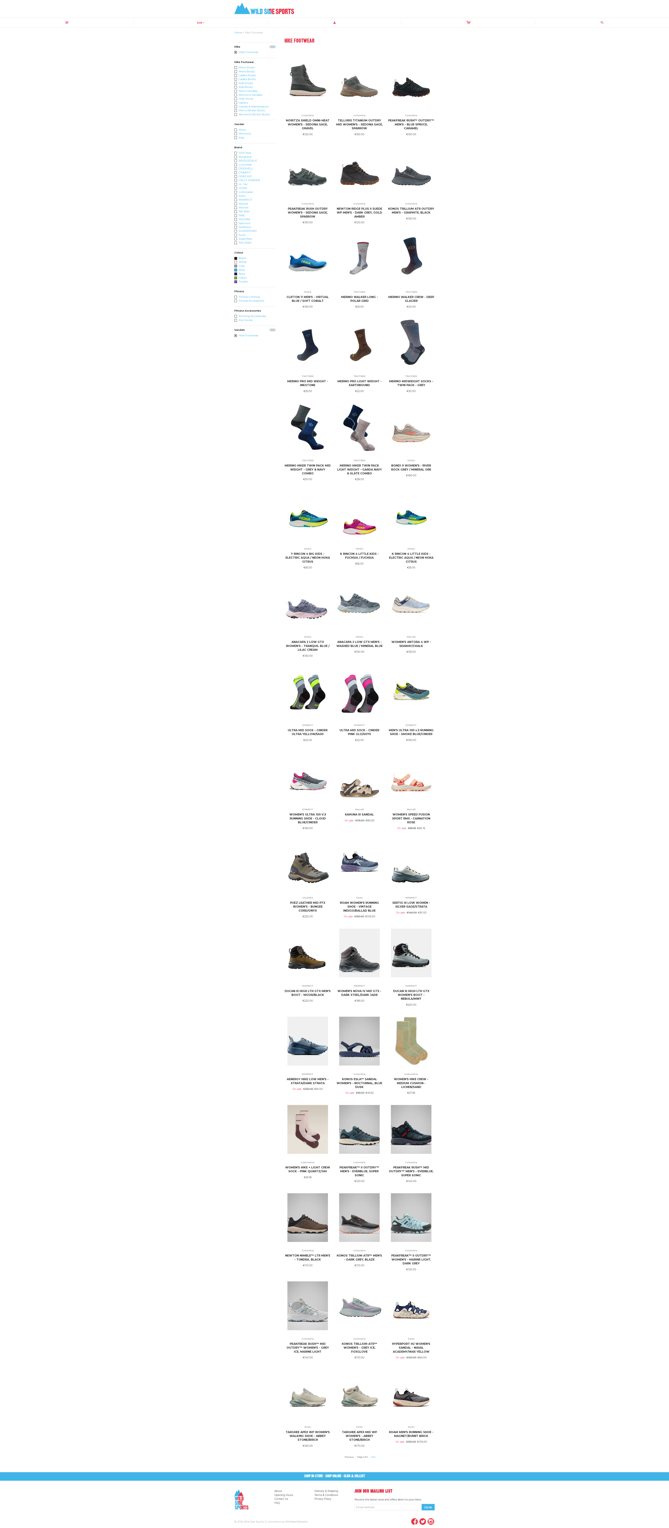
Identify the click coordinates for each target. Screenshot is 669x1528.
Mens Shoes (246, 67)
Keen (242, 195)
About (278, 1491)
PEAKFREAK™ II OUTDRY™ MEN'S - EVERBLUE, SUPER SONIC (359, 1171)
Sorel (241, 235)
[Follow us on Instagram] (431, 1521)
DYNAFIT (244, 172)
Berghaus (245, 156)
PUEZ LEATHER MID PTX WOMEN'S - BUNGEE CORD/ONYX (307, 906)
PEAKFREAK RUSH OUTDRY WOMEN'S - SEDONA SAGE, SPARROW (308, 212)
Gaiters (243, 102)
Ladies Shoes (247, 75)
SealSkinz (244, 227)
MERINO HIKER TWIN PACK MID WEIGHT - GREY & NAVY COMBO (308, 469)
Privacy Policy (322, 1498)
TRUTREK (245, 242)
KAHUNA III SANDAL (359, 814)
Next (373, 1457)
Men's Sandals (247, 91)
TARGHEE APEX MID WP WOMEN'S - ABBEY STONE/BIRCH (359, 1436)
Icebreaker (245, 192)
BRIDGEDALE (247, 160)
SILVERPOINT (247, 231)
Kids (241, 137)
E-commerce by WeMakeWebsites (286, 1521)
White (242, 262)
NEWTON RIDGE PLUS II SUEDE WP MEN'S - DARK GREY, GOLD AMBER (359, 212)
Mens (242, 129)
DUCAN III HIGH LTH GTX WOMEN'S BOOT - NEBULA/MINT (411, 995)
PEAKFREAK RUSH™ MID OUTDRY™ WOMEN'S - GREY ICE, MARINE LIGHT (308, 1347)
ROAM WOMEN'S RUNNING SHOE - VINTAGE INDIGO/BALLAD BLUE (359, 906)
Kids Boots (245, 87)
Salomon (244, 223)
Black (242, 258)
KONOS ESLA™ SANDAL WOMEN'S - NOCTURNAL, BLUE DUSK (359, 1083)
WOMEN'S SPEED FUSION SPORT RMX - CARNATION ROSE (411, 818)
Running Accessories (252, 316)
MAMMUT (245, 199)
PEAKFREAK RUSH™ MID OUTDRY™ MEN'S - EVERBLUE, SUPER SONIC (411, 1171)
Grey (241, 265)
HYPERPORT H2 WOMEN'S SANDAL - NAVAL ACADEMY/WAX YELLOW (411, 1347)
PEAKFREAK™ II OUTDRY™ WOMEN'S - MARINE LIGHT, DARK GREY (411, 1259)
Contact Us (281, 1498)
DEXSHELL (245, 168)
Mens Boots (246, 71)
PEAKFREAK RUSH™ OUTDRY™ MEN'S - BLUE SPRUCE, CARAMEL (411, 124)
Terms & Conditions (326, 1495)
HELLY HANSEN (249, 180)
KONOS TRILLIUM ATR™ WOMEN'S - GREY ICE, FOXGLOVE (359, 1347)
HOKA (242, 188)
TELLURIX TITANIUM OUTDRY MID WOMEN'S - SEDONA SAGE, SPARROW (359, 124)
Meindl (243, 203)
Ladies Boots (247, 79)
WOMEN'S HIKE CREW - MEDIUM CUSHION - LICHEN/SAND (411, 1083)
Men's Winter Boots (251, 110)
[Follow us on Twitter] (422, 1521)
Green (242, 277)
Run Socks (245, 320)
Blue (241, 269)
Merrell (243, 207)
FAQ (277, 1502)
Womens (244, 133)
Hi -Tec (243, 184)
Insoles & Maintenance (253, 106)
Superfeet (245, 238)
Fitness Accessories (251, 300)
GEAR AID (245, 176)
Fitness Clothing (249, 297)
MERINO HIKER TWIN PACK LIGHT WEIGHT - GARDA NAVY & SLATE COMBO (359, 469)
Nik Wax (243, 211)
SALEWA (244, 219)
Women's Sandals (250, 94)
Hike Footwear (248, 52)
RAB (241, 215)
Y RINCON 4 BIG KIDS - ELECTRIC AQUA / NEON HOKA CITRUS (308, 557)
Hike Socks (245, 98)
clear (272, 46)
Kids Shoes (245, 83)
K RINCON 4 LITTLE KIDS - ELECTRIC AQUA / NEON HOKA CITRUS (411, 557)
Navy (241, 273)
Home (238, 32)
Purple (243, 281)
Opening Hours (283, 1495)
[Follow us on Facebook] (414, 1521)
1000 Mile (244, 153)
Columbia (245, 164)
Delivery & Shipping (326, 1491)
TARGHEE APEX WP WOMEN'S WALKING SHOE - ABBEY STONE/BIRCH (308, 1436)
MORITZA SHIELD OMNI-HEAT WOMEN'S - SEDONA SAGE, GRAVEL (307, 124)
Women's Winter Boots (254, 114)
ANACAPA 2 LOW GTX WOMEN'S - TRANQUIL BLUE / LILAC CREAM (307, 645)
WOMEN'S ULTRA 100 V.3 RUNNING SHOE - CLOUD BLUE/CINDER (307, 818)
